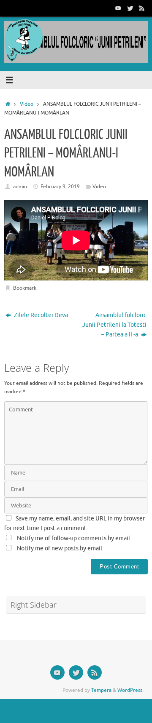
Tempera (101, 690)
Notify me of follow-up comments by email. (74, 538)
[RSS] (142, 8)
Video (26, 104)
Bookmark (24, 288)
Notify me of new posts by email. (60, 548)
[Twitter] (130, 8)
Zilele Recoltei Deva (40, 315)
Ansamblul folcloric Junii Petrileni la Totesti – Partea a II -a (114, 325)
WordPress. (130, 690)
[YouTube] (118, 8)
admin (20, 186)
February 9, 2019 (60, 186)
